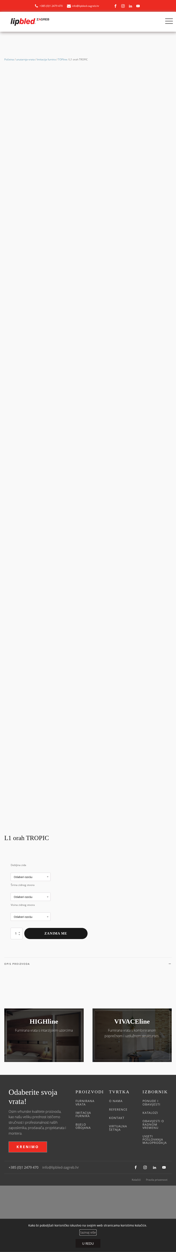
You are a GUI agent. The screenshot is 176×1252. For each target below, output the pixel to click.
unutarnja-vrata (25, 59)
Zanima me (55, 933)
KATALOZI (150, 1112)
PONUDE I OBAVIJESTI (151, 1102)
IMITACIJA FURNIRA (83, 1114)
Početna (9, 59)
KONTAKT (116, 1117)
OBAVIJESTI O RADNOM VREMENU (153, 1124)
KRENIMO (28, 1146)
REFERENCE (118, 1109)
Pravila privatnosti (156, 1180)
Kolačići (136, 1180)
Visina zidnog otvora (23, 905)
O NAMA (116, 1100)
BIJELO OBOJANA (83, 1126)
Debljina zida (18, 865)
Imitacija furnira (46, 59)
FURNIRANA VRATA (85, 1102)
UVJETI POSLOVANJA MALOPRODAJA (155, 1139)
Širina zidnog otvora (23, 885)
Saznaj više (88, 1232)
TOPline (62, 59)
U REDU (88, 1243)
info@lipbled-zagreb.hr (60, 1167)
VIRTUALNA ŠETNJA (118, 1128)
